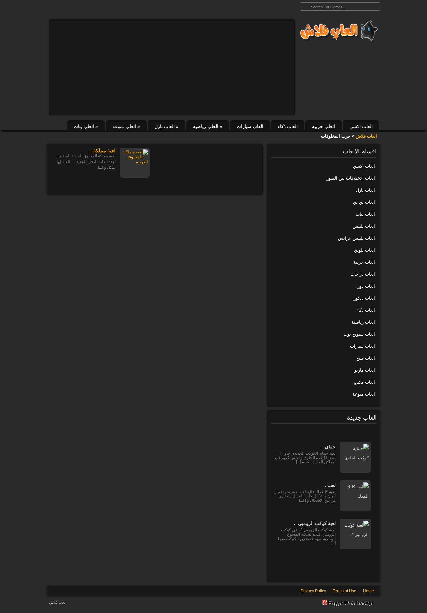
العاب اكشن (361, 126)
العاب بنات (86, 126)
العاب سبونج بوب (359, 334)
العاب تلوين (364, 250)
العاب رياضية (207, 126)
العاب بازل (166, 126)
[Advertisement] (171, 67)
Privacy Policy (313, 591)
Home (368, 591)
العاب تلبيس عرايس (356, 238)
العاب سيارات (250, 126)
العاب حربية (323, 126)
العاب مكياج (364, 382)
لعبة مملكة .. (102, 150)
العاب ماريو (364, 370)
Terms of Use (344, 591)
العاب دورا (365, 286)
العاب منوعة (126, 126)
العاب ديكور (364, 298)
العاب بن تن (364, 202)
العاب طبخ (365, 358)
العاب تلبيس (364, 226)
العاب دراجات (362, 274)
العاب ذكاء (288, 126)
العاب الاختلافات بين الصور (351, 178)
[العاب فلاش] (337, 30)
